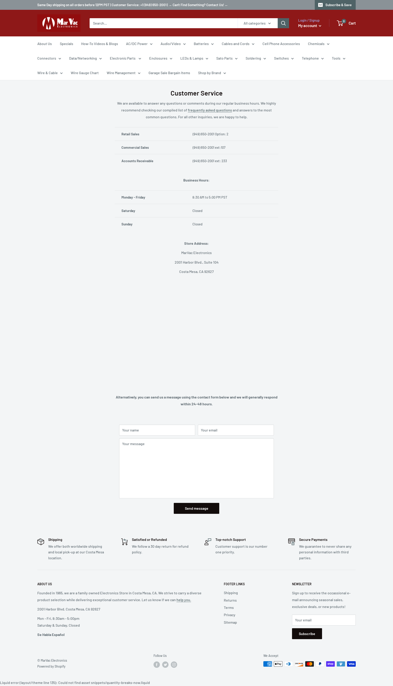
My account (308, 25)
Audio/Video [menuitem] (171, 43)
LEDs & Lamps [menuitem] (191, 58)
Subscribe (307, 633)
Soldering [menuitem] (253, 58)
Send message (196, 508)
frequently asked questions (210, 110)
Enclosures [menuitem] (158, 58)
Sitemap (230, 622)
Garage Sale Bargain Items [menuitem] (169, 73)
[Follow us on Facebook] (157, 664)
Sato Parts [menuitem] (224, 58)
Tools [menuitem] (336, 58)
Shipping (231, 592)
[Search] (283, 23)
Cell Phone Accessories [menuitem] (281, 43)
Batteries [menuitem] (201, 43)
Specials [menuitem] (66, 43)
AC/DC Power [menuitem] (137, 43)
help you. (183, 600)
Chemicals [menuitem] (316, 43)
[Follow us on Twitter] (165, 664)
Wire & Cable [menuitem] (47, 73)
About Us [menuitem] (44, 43)
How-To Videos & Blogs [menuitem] (99, 43)
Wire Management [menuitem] (121, 73)
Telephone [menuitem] (310, 58)
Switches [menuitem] (281, 58)
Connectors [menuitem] (46, 58)
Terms (229, 607)
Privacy (229, 615)
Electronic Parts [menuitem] (123, 58)
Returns (230, 600)
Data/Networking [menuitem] (83, 58)
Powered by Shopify (51, 666)
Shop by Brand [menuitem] (209, 73)
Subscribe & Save (338, 5)
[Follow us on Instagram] (174, 664)
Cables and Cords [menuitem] (235, 43)
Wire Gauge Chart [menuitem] (85, 73)
